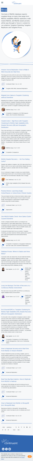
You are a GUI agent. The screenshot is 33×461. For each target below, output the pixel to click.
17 (21, 427)
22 (5, 430)
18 (24, 427)
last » (19, 430)
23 (8, 430)
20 (29, 427)
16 (18, 427)
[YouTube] (9, 449)
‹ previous (8, 427)
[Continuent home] (16, 2)
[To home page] (9, 441)
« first (3, 427)
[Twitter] (6, 449)
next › (14, 430)
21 (2, 430)
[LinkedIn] (3, 449)
